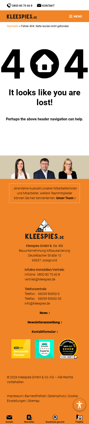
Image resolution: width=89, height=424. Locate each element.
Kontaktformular (44, 332)
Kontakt (48, 5)
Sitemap (33, 401)
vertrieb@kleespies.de (40, 279)
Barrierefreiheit (35, 396)
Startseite (12, 26)
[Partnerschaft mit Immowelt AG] (20, 356)
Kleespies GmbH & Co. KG (36, 377)
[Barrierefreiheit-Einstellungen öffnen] (79, 405)
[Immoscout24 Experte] (44, 356)
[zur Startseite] (44, 236)
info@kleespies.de (37, 303)
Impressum (15, 396)
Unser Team (64, 198)
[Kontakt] (39, 5)
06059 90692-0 (49, 294)
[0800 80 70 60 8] (9, 5)
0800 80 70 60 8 (22, 5)
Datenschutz (57, 396)
